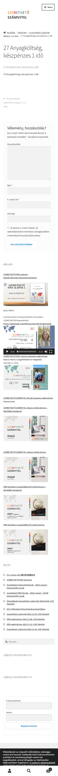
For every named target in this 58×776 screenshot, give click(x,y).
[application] (29, 340)
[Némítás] (45, 351)
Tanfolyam (22, 32)
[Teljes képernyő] (50, 351)
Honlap (11, 213)
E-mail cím (13, 199)
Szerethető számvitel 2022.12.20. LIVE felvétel (28, 614)
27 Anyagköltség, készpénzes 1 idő (21, 66)
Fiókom (9, 771)
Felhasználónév (13, 701)
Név (10, 185)
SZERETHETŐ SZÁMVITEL (15, 407)
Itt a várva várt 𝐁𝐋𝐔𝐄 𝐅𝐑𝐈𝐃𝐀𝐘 (21, 575)
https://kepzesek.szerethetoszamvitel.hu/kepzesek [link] (27, 323)
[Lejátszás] (7, 351)
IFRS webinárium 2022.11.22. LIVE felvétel (26, 624)
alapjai (30, 407)
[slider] (26, 351)
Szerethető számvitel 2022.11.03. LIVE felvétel (28, 629)
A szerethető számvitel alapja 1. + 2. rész (14, 102)
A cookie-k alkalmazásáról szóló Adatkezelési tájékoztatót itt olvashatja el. (29, 764)
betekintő (17, 411)
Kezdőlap (11, 32)
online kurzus (40, 407)
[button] (29, 340)
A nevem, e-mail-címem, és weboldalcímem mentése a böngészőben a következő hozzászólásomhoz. (28, 231)
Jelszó (9, 712)
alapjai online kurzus (24, 452)
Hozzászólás (13, 144)
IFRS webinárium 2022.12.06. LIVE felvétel (26, 619)
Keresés (29, 771)
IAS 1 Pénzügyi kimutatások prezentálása (26, 609)
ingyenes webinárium (25, 356)
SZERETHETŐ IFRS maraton (19, 579)
